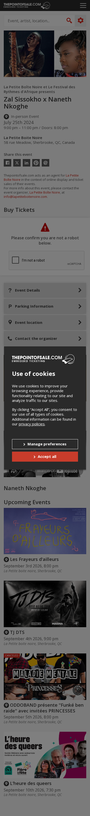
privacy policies (32, 423)
